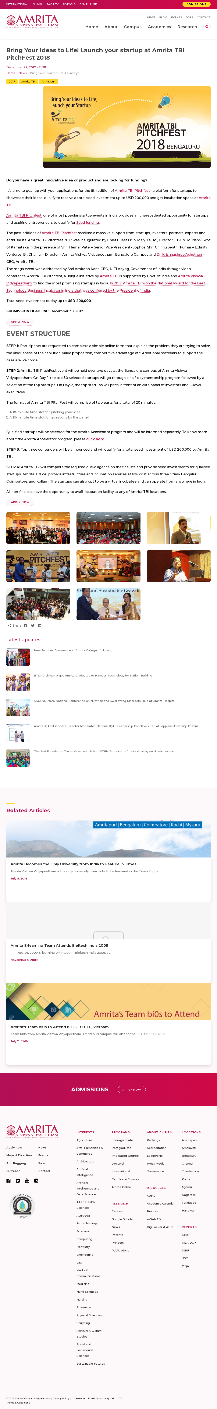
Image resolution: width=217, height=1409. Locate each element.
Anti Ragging (16, 1163)
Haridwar (188, 1210)
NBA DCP (189, 1242)
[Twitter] (18, 1181)
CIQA (185, 1266)
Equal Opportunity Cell (101, 1398)
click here (95, 439)
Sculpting (83, 1323)
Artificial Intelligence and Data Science (88, 1188)
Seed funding (87, 223)
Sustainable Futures (91, 1363)
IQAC (185, 1234)
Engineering (85, 1254)
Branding (153, 1211)
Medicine (83, 1284)
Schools (69, 4)
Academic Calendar (161, 1203)
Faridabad (189, 1202)
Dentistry (83, 1246)
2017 (12, 81)
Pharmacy (84, 1307)
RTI (120, 1398)
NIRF (185, 1250)
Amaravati (189, 1148)
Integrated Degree (125, 1155)
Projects (118, 1242)
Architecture (86, 1161)
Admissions (196, 4)
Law (79, 1262)
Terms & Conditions (18, 1402)
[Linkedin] (36, 1181)
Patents (117, 1234)
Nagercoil (189, 1194)
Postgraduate (121, 1148)
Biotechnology (87, 1223)
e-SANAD (154, 1219)
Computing (84, 1239)
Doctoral (118, 1163)
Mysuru (187, 1187)
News (151, 17)
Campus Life (88, 4)
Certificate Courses (125, 1179)
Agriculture (84, 1140)
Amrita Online (121, 1187)
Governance (155, 1171)
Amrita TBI (28, 81)
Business (83, 1231)
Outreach (13, 1171)
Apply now (14, 1147)
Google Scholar (123, 1219)
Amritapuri (49, 81)
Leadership (155, 1155)
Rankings (153, 1140)
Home (10, 73)
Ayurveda (83, 1215)
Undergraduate (122, 1140)
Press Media (155, 1163)
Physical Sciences (89, 1315)
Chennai (187, 1163)
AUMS (151, 1195)
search (207, 26)
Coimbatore (190, 1171)
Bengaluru (189, 1155)
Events (176, 17)
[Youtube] (27, 1180)
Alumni (37, 4)
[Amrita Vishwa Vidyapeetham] (32, 21)
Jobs (189, 17)
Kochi (186, 1179)
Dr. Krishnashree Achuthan (179, 254)
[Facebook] (8, 1181)
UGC (185, 1258)
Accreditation (156, 1148)
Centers (117, 1211)
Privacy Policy (61, 1398)
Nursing (82, 1299)
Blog (163, 17)
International (17, 4)
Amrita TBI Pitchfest (132, 191)
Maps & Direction (19, 1155)
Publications (120, 1250)
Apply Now (20, 321)
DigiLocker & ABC (159, 1227)
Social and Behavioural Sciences (85, 1350)
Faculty (52, 4)
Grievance (79, 1398)
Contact (204, 17)
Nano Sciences (87, 1291)
